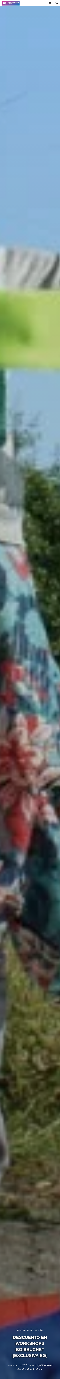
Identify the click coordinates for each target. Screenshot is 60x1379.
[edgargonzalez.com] (11, 3)
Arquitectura (24, 1330)
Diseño (39, 1330)
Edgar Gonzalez (44, 1365)
